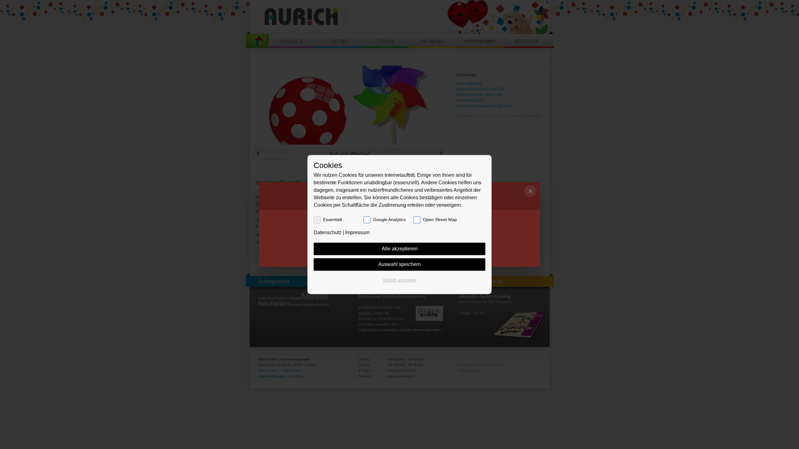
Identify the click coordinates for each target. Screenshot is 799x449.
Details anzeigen (399, 280)
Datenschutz (327, 232)
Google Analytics (389, 219)
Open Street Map (440, 219)
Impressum (357, 232)
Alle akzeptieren (400, 248)
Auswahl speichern (399, 264)
